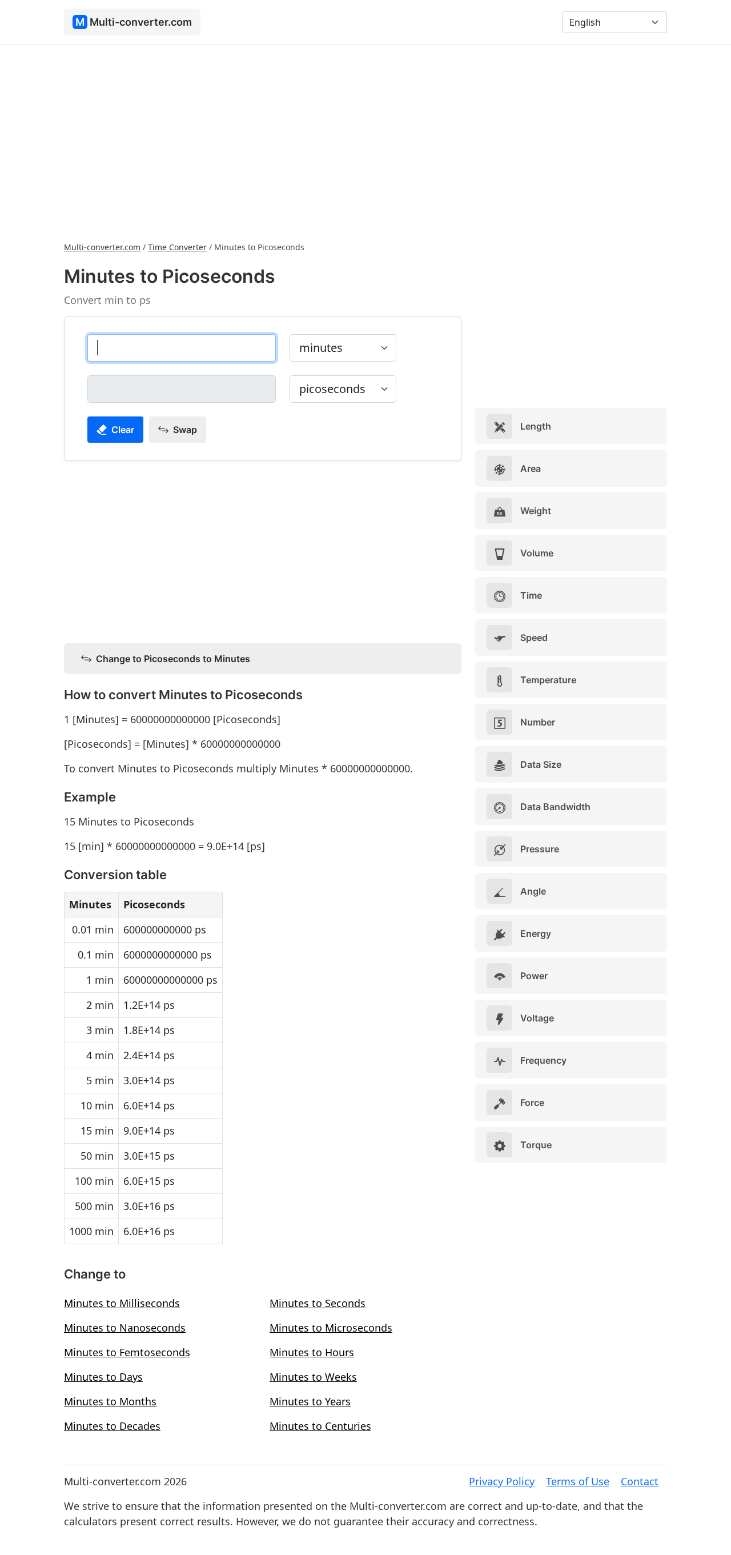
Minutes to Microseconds (331, 1327)
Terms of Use (577, 1481)
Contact (639, 1481)
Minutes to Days (103, 1377)
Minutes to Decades (112, 1426)
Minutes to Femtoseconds (127, 1352)
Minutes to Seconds (318, 1303)
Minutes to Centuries (320, 1426)
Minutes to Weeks (313, 1377)
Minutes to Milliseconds (122, 1303)
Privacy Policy (502, 1481)
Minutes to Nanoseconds (125, 1327)
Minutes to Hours (312, 1352)
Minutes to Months (110, 1401)
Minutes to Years (310, 1401)
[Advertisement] (365, 142)
